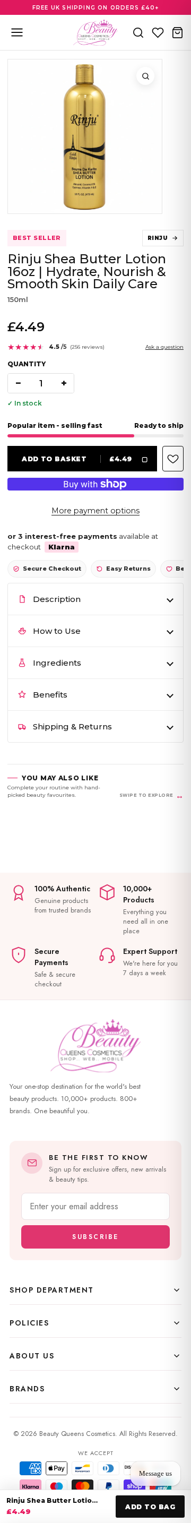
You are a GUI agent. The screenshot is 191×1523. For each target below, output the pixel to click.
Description (57, 599)
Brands (27, 1388)
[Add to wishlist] (173, 458)
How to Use (57, 631)
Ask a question (164, 346)
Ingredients (57, 663)
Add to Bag (150, 1507)
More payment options (95, 510)
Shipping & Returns (72, 726)
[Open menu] (17, 32)
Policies (29, 1323)
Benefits (50, 695)
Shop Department (52, 1290)
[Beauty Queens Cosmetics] (95, 32)
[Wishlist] (158, 32)
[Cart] (177, 32)
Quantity (26, 364)
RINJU (157, 238)
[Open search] (138, 32)
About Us (32, 1355)
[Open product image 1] (84, 136)
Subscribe (95, 1237)
